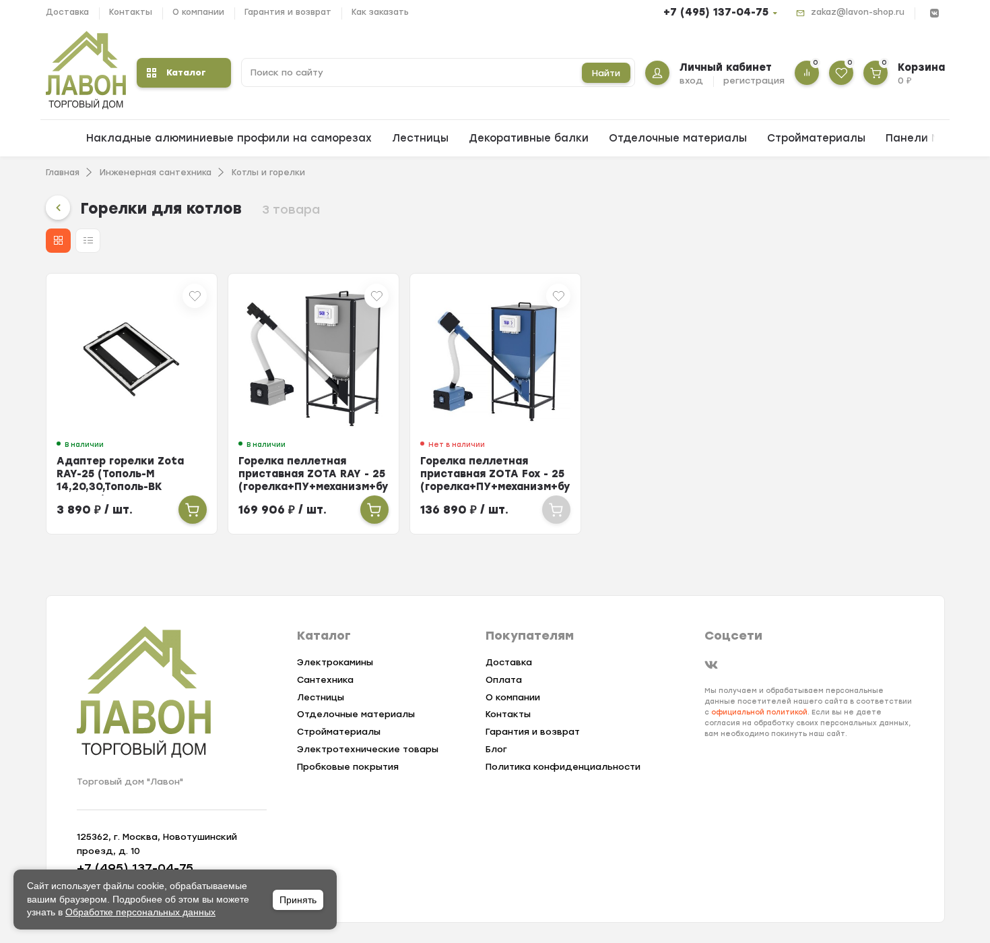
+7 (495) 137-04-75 (715, 12)
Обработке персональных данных (140, 912)
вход (691, 80)
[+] (192, 509)
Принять (298, 899)
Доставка (67, 12)
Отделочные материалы (678, 138)
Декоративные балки (529, 138)
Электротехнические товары (367, 749)
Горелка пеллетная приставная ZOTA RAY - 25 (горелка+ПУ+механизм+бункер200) (339, 474)
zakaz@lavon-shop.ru (857, 12)
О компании (198, 12)
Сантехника (325, 680)
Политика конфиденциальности (563, 767)
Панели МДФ (922, 138)
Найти (606, 73)
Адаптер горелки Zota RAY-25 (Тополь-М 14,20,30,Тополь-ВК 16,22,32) (120, 480)
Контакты (130, 12)
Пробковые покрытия (348, 767)
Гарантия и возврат (287, 12)
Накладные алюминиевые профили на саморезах (229, 138)
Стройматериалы (816, 138)
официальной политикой (759, 712)
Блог (496, 749)
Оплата (504, 680)
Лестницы (420, 138)
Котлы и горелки (268, 172)
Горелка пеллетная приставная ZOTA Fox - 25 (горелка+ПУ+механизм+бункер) (510, 474)
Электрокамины (335, 662)
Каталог (186, 72)
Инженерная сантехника (155, 172)
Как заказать (380, 12)
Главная (62, 172)
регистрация (754, 80)
